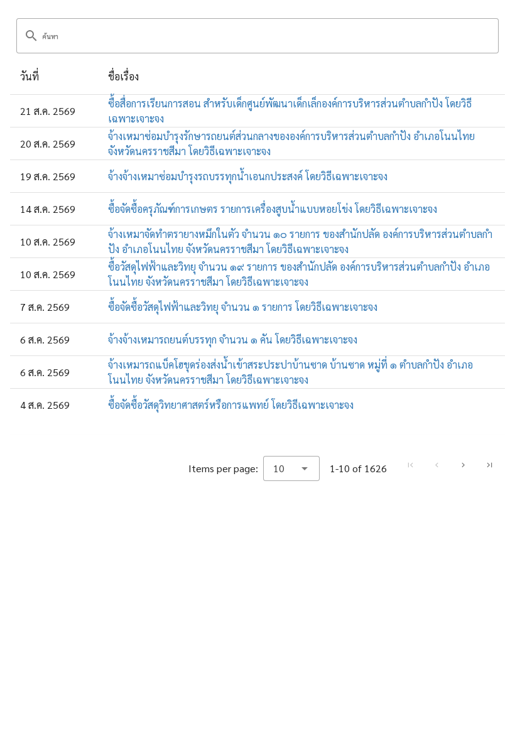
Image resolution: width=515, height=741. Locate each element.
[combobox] (291, 468)
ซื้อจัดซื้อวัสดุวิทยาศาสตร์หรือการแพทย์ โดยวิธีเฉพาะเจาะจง (231, 404)
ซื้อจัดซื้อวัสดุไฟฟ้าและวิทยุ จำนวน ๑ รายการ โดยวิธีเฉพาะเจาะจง (242, 306)
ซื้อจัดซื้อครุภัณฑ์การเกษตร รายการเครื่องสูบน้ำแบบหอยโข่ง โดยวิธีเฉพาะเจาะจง (272, 208)
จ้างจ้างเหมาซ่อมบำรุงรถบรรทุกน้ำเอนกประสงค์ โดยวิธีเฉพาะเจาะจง (248, 176)
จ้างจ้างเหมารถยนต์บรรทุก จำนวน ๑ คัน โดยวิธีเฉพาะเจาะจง (232, 339)
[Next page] (463, 465)
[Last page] (489, 465)
